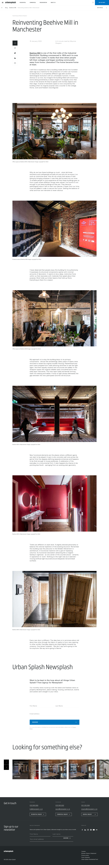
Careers (83, 851)
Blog (6, 7)
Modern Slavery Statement (88, 853)
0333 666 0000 (59, 805)
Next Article (100, 7)
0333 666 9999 (34, 805)
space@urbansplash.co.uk (62, 809)
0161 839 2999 (85, 805)
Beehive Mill (12, 7)
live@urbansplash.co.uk (36, 809)
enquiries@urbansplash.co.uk (89, 809)
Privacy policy (85, 855)
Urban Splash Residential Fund (89, 859)
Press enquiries (85, 857)
